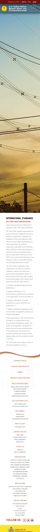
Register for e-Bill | (14, 2)
